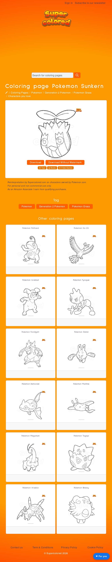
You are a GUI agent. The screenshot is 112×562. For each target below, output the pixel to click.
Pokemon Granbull (30, 280)
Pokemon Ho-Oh (81, 228)
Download (35, 162)
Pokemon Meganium (31, 436)
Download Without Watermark (65, 162)
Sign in (69, 3)
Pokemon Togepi (81, 436)
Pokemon (36, 92)
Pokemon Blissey (81, 488)
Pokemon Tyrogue (81, 280)
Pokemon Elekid (81, 332)
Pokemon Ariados (31, 488)
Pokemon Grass (82, 92)
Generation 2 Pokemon (58, 92)
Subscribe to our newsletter (90, 3)
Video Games (66, 168)
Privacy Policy (69, 547)
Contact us (17, 547)
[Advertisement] (56, 49)
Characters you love (19, 96)
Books (53, 168)
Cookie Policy (95, 547)
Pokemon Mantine (81, 384)
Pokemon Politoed (30, 228)
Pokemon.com (79, 182)
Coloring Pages (19, 92)
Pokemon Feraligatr (31, 332)
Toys (43, 168)
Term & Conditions (43, 547)
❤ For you (101, 556)
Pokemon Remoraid (30, 384)
